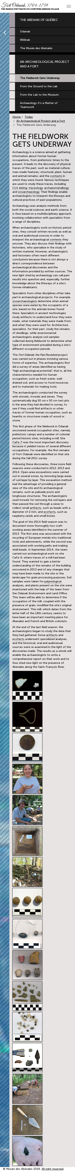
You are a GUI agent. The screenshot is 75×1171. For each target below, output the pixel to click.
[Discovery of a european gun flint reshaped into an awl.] (27, 1120)
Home (16, 117)
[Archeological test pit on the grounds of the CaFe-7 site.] (27, 841)
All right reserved (52, 1169)
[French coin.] (27, 748)
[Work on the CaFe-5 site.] (27, 1089)
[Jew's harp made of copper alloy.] (27, 717)
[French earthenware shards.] (27, 686)
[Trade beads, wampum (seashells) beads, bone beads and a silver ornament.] (27, 934)
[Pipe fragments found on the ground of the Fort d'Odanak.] (27, 965)
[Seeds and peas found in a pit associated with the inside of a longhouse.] (27, 1027)
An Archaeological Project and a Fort (40, 121)
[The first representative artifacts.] (27, 1058)
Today (29, 117)
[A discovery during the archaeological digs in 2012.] (27, 810)
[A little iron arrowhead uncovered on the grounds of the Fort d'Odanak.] (27, 1151)
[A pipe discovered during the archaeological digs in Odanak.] (27, 779)
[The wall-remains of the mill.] (27, 872)
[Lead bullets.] (27, 903)
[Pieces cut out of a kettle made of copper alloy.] (27, 996)
